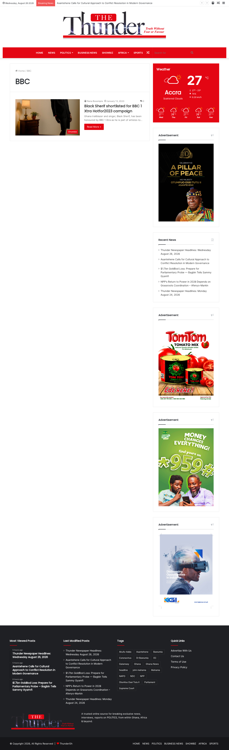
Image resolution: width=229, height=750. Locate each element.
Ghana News (152, 664)
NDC (132, 676)
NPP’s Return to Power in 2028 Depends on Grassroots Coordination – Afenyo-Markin (88, 690)
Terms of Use (178, 661)
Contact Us (177, 656)
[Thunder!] (114, 25)
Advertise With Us (181, 650)
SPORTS (138, 52)
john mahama (139, 670)
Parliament (149, 682)
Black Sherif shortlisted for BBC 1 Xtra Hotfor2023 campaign (113, 108)
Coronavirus (125, 658)
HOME (39, 52)
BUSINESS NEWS (87, 52)
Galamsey (124, 664)
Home (21, 70)
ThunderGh (66, 743)
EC (155, 658)
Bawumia (158, 651)
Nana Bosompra (95, 101)
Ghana (137, 664)
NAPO (122, 676)
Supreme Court (126, 688)
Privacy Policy (179, 667)
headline (123, 670)
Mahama (155, 670)
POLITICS (65, 52)
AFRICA (122, 52)
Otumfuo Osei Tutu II (129, 682)
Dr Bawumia (142, 658)
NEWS (51, 52)
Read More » (94, 126)
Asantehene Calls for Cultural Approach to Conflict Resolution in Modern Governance (88, 663)
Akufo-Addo (125, 651)
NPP (142, 676)
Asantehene (142, 651)
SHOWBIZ (107, 52)
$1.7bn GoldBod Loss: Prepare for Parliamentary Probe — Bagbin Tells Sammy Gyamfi (186, 272)
